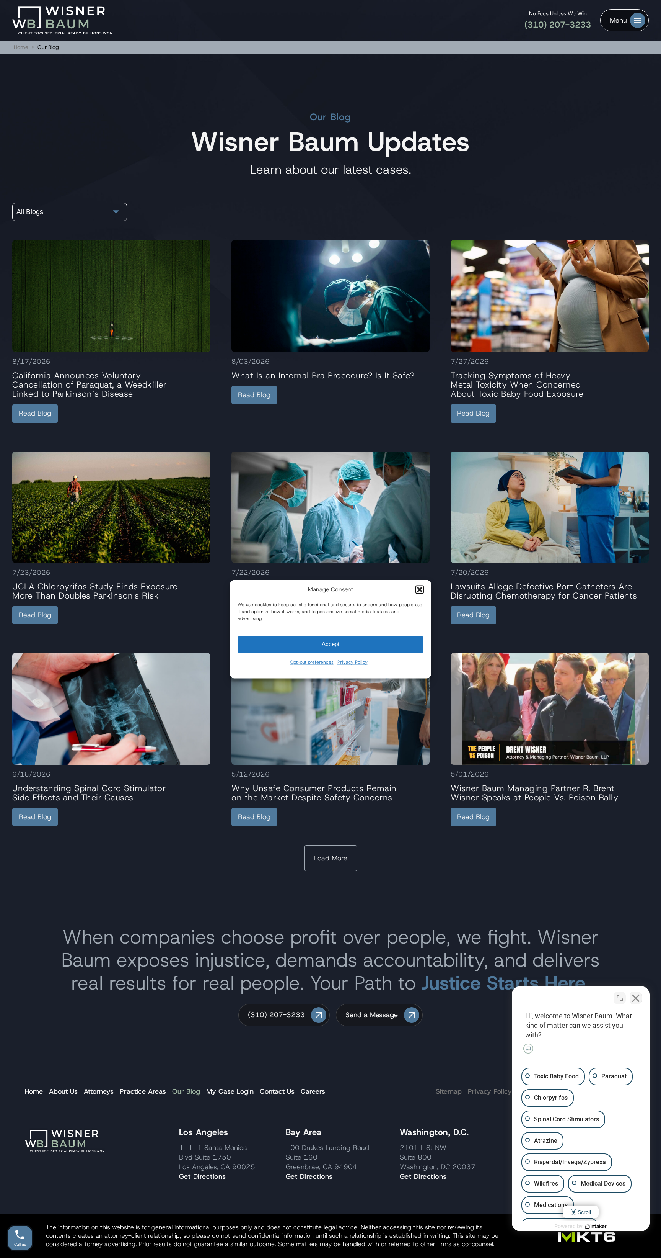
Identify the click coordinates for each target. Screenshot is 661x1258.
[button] (419, 589)
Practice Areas (143, 1091)
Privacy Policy (352, 662)
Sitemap (449, 1091)
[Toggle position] (620, 998)
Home (21, 47)
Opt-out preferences (312, 662)
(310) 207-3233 (557, 24)
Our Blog (186, 1091)
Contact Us (277, 1091)
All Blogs (29, 212)
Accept (330, 644)
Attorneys (99, 1091)
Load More (330, 858)
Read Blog (35, 413)
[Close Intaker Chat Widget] (636, 998)
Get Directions (202, 1176)
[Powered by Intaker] (595, 1226)
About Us (63, 1091)
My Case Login (230, 1091)
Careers (313, 1091)
